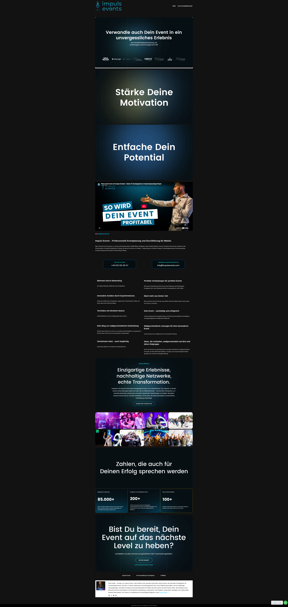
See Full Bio (163, 592)
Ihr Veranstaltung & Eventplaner (145, 575)
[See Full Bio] (168, 592)
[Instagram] (111, 595)
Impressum (155, 605)
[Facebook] (109, 595)
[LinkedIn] (116, 595)
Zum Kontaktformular (185, 6)
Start (174, 6)
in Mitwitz (163, 575)
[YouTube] (114, 595)
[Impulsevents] (108, 6)
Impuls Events (126, 575)
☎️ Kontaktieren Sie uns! (102, 233)
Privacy (151, 605)
